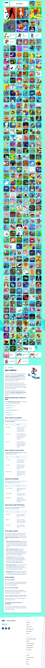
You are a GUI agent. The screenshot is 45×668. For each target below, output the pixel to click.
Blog (27, 661)
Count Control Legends (11, 410)
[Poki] (6, 2)
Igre (6, 367)
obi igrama (20, 554)
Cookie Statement (29, 647)
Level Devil (8, 407)
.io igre (27, 624)
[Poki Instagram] (6, 628)
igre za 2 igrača (8, 482)
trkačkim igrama (15, 562)
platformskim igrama (19, 551)
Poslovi (27, 664)
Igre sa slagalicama (30, 629)
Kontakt (27, 641)
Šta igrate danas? (7, 5)
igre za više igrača (15, 507)
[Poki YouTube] (9, 628)
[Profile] (5, 5)
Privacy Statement (29, 645)
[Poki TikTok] (3, 628)
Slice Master (8, 414)
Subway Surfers (9, 405)
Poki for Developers (30, 657)
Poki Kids (28, 659)
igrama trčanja (24, 545)
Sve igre (27, 633)
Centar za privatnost (30, 643)
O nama (27, 655)
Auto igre (28, 622)
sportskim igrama (12, 572)
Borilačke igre (12, 566)
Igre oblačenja (29, 631)
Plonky (7, 412)
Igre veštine (10, 367)
